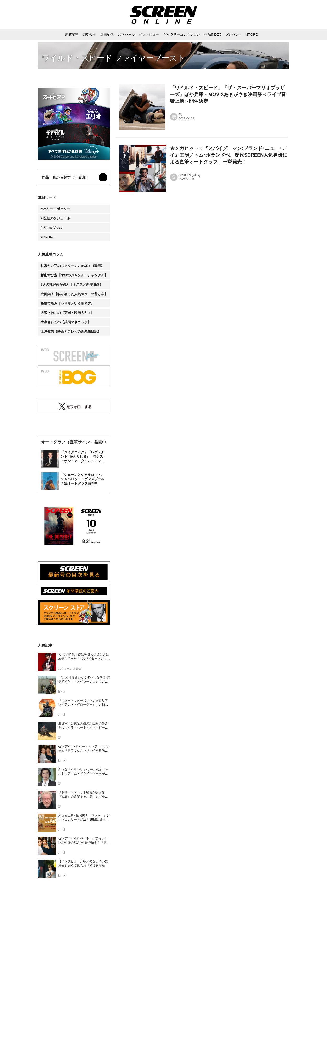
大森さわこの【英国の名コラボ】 (66, 322)
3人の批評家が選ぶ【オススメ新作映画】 (72, 284)
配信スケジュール (56, 218)
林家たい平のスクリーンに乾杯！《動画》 (72, 266)
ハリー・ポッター (56, 209)
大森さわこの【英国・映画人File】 (67, 313)
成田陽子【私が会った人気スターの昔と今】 (74, 294)
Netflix (48, 237)
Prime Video (53, 227)
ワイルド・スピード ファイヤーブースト (113, 58)
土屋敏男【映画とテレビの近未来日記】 (71, 331)
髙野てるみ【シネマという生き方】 (67, 303)
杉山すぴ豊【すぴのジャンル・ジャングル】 (74, 275)
